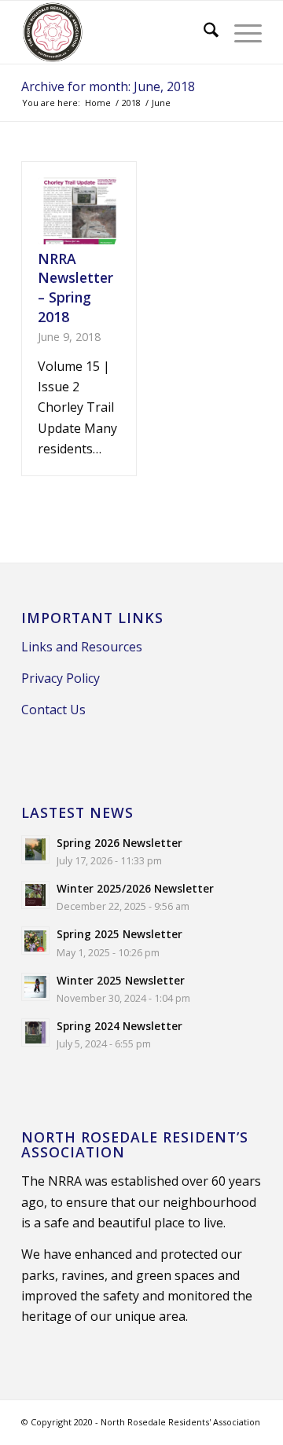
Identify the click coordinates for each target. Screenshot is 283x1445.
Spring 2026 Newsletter (119, 842)
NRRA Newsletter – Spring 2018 (75, 287)
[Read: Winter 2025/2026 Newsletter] (35, 895)
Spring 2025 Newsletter (119, 933)
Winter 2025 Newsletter (121, 980)
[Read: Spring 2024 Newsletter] (35, 1032)
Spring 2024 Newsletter (119, 1025)
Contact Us (53, 709)
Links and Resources (81, 646)
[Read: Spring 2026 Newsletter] (35, 849)
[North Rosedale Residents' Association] (117, 32)
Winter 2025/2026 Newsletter (135, 888)
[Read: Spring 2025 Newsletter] (35, 940)
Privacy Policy (60, 678)
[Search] (203, 32)
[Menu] (240, 32)
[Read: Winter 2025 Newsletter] (35, 987)
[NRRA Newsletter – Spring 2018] (79, 211)
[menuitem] (203, 32)
